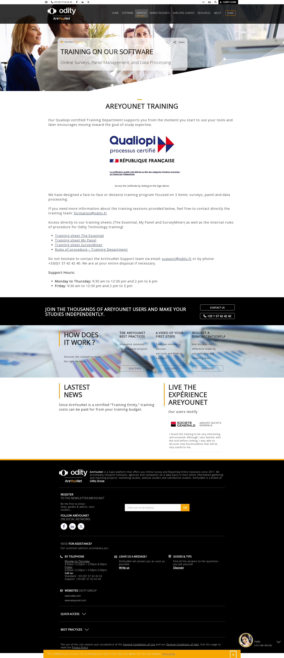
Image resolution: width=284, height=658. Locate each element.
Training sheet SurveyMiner (79, 245)
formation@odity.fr (90, 213)
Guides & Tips (182, 556)
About (217, 12)
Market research (160, 12)
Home (115, 12)
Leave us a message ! (133, 556)
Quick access (70, 614)
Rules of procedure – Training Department (91, 249)
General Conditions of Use (139, 644)
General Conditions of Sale (182, 644)
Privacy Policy (80, 647)
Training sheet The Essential (79, 235)
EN (209, 2)
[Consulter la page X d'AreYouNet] (88, 2)
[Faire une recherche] (215, 2)
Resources (204, 12)
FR (203, 2)
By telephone (74, 556)
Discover (135, 368)
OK (185, 507)
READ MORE (168, 653)
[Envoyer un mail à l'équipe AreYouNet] (46, 2)
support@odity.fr (177, 258)
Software (127, 12)
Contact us (217, 307)
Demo (230, 13)
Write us (124, 567)
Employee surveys (183, 12)
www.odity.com (73, 595)
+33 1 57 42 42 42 (219, 316)
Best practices (71, 629)
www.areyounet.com (75, 600)
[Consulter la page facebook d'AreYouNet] (77, 2)
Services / (69, 41)
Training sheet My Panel (75, 240)
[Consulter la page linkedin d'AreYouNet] (82, 2)
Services (141, 12)
